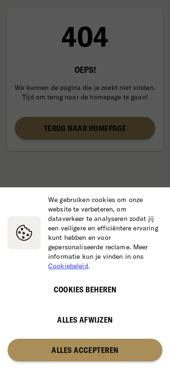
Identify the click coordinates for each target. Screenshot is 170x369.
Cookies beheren (85, 289)
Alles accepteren (84, 350)
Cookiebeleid (68, 266)
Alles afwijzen (84, 320)
